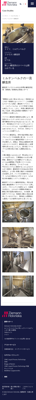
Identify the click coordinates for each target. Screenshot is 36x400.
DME (6, 362)
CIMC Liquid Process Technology (15, 359)
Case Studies (14, 16)
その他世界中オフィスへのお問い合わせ (17, 339)
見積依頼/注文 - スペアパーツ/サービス (17, 349)
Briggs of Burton (9, 364)
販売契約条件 (6, 388)
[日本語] (25, 4)
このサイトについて (28, 388)
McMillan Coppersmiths (12, 371)
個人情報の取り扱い (16, 388)
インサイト (5, 16)
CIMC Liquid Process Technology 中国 (16, 366)
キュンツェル (8, 368)
